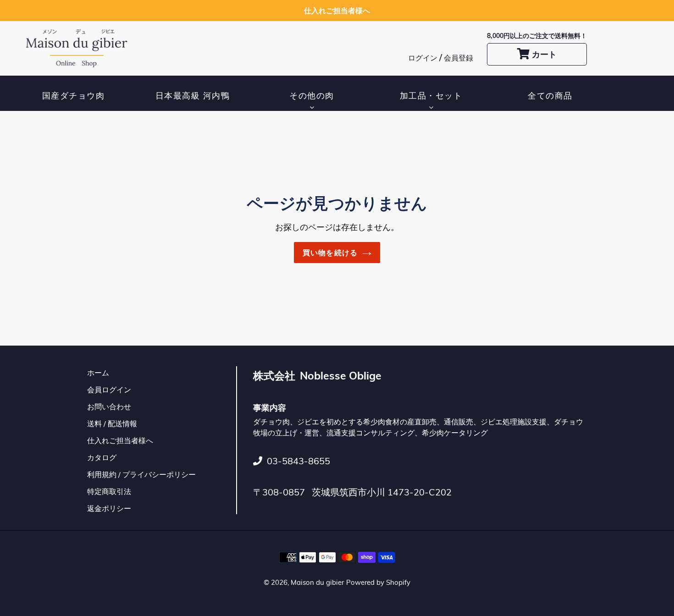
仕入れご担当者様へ (120, 440)
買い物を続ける (330, 252)
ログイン (423, 57)
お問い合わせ (109, 406)
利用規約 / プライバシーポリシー (141, 474)
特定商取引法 (109, 491)
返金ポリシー (109, 508)
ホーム (98, 372)
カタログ (101, 457)
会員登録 (458, 57)
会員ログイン (109, 389)
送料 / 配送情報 (112, 423)
